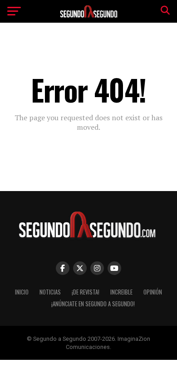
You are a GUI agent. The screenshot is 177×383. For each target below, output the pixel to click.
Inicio (22, 292)
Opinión (152, 292)
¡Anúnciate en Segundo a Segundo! (93, 304)
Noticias (50, 292)
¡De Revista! (85, 292)
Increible (121, 292)
